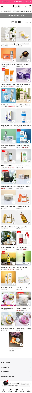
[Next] (30, 11)
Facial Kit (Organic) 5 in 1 (9, 308)
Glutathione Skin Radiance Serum (11, 227)
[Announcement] (15, 2)
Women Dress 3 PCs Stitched (22, 11)
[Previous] (1, 11)
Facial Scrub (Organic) (23, 328)
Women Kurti (7, 11)
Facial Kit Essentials (15, 349)
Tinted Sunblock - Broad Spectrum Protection (15, 84)
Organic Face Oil (21, 227)
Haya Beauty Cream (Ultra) (9, 44)
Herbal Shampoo (21, 267)
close (30, 1)
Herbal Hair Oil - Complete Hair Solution (13, 267)
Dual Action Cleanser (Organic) (11, 328)
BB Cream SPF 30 (6, 166)
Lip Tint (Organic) (21, 247)
